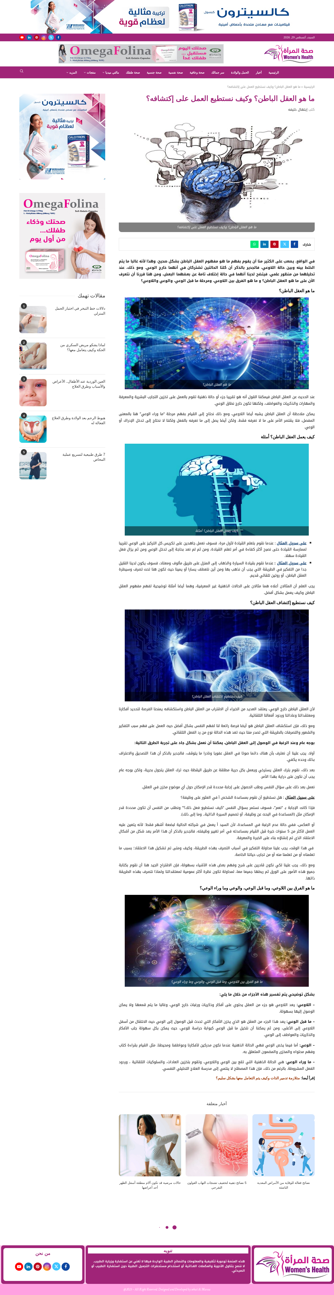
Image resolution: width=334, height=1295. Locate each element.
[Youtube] (22, 37)
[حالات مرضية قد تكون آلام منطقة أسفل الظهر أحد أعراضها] (150, 1145)
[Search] (21, 72)
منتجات (91, 72)
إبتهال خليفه (297, 109)
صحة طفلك (133, 72)
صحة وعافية (197, 72)
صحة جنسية (154, 72)
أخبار (259, 72)
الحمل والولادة (240, 72)
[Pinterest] (36, 37)
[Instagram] (44, 37)
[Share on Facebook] (294, 244)
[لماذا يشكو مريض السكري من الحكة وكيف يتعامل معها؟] (33, 356)
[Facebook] (58, 37)
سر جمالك (217, 72)
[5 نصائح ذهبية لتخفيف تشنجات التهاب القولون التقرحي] (217, 1145)
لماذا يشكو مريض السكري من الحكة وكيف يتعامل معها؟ (82, 347)
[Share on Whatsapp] (254, 244)
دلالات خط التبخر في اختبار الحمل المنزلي (80, 310)
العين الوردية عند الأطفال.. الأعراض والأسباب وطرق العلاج (78, 383)
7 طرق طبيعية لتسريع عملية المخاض (83, 457)
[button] (125, 1155)
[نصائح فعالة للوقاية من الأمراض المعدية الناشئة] (283, 1145)
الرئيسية (274, 72)
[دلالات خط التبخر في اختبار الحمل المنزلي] (33, 319)
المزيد (73, 72)
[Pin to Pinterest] (274, 244)
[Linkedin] (29, 37)
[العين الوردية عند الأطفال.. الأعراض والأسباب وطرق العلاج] (33, 392)
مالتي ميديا (112, 72)
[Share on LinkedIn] (264, 244)
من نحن (42, 1253)
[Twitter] (51, 37)
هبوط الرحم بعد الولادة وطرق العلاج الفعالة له (78, 420)
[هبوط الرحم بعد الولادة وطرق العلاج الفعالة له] (33, 429)
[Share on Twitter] (284, 244)
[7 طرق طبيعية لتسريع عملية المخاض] (33, 465)
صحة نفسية (175, 72)
